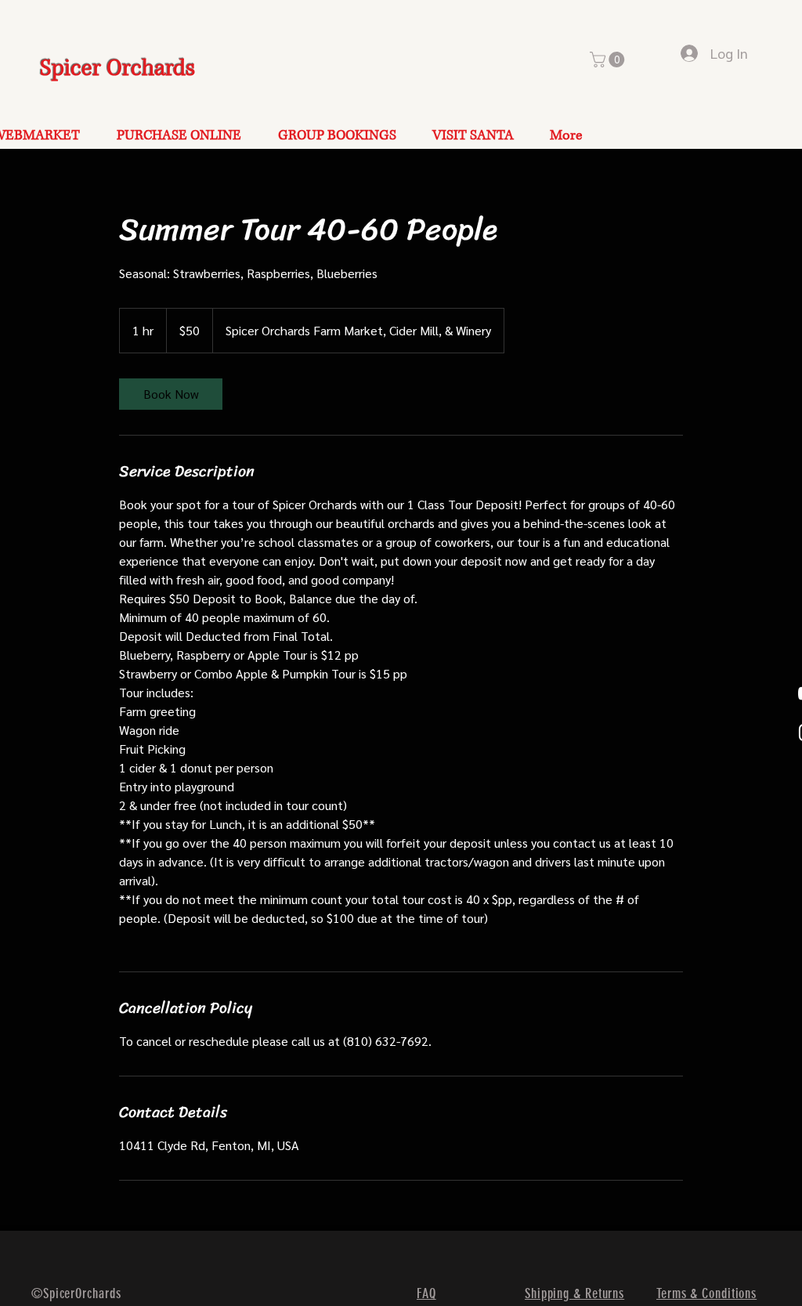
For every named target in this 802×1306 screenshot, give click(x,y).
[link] (170, 394)
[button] (609, 59)
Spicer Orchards (117, 68)
